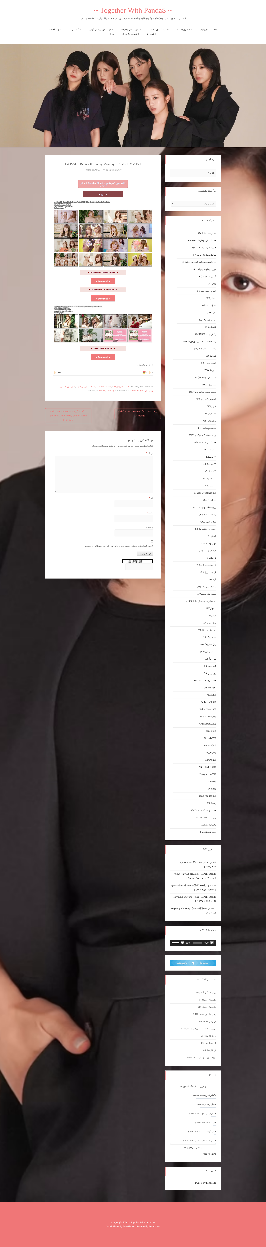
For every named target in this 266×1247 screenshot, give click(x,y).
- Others (210, 688)
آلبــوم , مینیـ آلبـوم (206, 291)
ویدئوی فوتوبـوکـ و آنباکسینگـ (202, 435)
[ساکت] (182, 942)
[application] (193, 943)
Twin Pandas (207, 796)
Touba (211, 789)
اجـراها (211, 313)
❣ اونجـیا (210, 450)
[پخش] (212, 942)
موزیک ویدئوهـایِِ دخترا (204, 255)
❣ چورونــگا (209, 464)
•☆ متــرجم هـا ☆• (205, 680)
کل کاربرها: (211, 1050)
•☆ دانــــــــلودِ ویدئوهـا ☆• (202, 240)
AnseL (211, 695)
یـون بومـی (210, 673)
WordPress (154, 1226)
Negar (211, 753)
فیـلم (212, 616)
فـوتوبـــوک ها (209, 543)
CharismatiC (207, 724)
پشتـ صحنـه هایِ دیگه (205, 349)
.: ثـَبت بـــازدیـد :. (74, 29)
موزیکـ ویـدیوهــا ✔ (206, 587)
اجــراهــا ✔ (209, 305)
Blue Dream (208, 717)
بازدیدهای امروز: (209, 1000)
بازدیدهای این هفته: (207, 1014)
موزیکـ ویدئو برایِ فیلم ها (203, 269)
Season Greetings (205, 493)
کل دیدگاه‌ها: (210, 1043)
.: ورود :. (113, 34)
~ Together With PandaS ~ (133, 11)
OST (212, 284)
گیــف (212, 579)
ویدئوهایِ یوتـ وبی (206, 428)
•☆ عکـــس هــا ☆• (205, 442)
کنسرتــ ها (210, 327)
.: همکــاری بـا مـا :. (184, 29)
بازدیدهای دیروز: (208, 1007)
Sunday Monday (106, 390)
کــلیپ (211, 406)
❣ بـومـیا (210, 457)
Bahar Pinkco (208, 709)
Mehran (210, 745)
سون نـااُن (210, 659)
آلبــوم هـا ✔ (208, 276)
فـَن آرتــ (212, 536)
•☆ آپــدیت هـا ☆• (206, 233)
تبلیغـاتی (210, 356)
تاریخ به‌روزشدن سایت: (206, 1057)
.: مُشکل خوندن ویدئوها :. (131, 29)
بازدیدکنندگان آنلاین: (207, 992)
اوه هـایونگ (209, 637)
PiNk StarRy (105, 386)
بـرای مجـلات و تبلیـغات (204, 507)
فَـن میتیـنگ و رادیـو (206, 399)
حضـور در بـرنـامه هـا (205, 377)
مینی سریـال (209, 623)
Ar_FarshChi (208, 702)
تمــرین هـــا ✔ (208, 363)
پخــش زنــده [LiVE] (205, 334)
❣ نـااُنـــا (210, 471)
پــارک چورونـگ (208, 644)
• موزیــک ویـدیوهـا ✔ (120, 386)
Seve (212, 781)
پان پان (211, 803)
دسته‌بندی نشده (208, 832)
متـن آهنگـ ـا (208, 825)
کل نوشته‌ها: (210, 1036)
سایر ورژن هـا (69, 386)
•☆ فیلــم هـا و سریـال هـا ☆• (202, 601)
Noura (210, 760)
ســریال (211, 608)
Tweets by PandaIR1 (205, 1183)
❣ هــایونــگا (209, 486)
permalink (135, 390)
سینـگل (211, 298)
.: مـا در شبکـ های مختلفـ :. (159, 29)
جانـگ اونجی (208, 652)
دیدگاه (149, 453)
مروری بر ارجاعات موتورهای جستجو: (200, 1029)
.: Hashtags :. (55, 29)
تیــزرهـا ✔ (94, 386)
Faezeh (210, 731)
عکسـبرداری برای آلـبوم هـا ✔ (202, 392)
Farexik (210, 738)
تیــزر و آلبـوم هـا (207, 522)
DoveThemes (129, 1226)
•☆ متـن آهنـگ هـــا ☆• (203, 810)
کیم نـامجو (210, 666)
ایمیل (150, 513)
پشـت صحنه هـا (207, 515)
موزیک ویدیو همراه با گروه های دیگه (199, 262)
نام (151, 498)
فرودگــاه (211, 558)
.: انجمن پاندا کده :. (131, 34)
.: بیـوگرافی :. (203, 29)
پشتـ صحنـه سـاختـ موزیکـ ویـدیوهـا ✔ (199, 341)
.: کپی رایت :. (151, 34)
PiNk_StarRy (115, 170)
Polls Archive (209, 1154)
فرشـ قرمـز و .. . (207, 551)
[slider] (176, 942)
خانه (216, 29)
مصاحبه (210, 414)
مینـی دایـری (209, 421)
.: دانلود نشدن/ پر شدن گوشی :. (101, 29)
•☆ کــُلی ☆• (208, 630)
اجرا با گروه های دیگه (205, 320)
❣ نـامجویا (209, 478)
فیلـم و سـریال (208, 572)
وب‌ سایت (149, 527)
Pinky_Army (208, 774)
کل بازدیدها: (210, 1021)
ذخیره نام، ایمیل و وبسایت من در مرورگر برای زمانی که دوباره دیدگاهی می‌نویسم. (119, 546)
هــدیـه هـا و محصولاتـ (206, 594)
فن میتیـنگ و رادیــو (206, 565)
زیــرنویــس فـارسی (82, 386)
